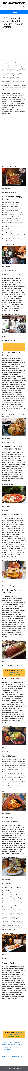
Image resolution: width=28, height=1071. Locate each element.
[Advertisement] (14, 45)
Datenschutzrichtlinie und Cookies (12, 1056)
